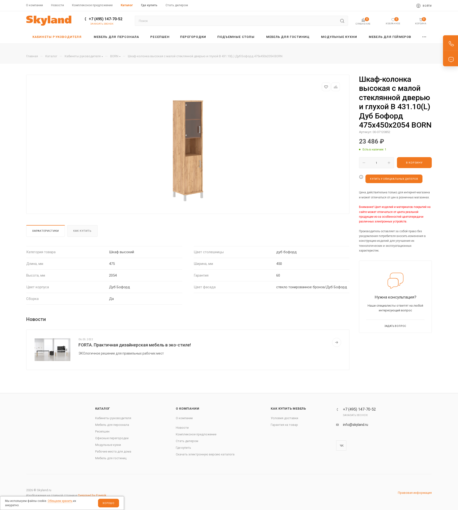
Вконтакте (341, 445)
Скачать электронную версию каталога (205, 454)
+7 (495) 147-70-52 (105, 19)
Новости (182, 427)
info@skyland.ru (355, 424)
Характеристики (45, 230)
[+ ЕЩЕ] (424, 37)
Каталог (102, 408)
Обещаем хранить (60, 501)
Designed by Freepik (92, 495)
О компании (187, 408)
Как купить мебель (288, 408)
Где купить (183, 447)
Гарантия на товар (284, 425)
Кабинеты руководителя (113, 418)
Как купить (82, 230)
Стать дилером (187, 441)
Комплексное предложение (196, 434)
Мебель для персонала (112, 425)
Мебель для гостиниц (110, 458)
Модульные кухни (108, 445)
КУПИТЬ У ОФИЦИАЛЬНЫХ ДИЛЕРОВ (394, 179)
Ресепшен (102, 431)
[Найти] (342, 21)
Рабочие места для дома (113, 451)
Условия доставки (284, 418)
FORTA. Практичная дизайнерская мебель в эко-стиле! (134, 344)
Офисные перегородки (112, 438)
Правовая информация (415, 493)
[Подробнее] (336, 342)
